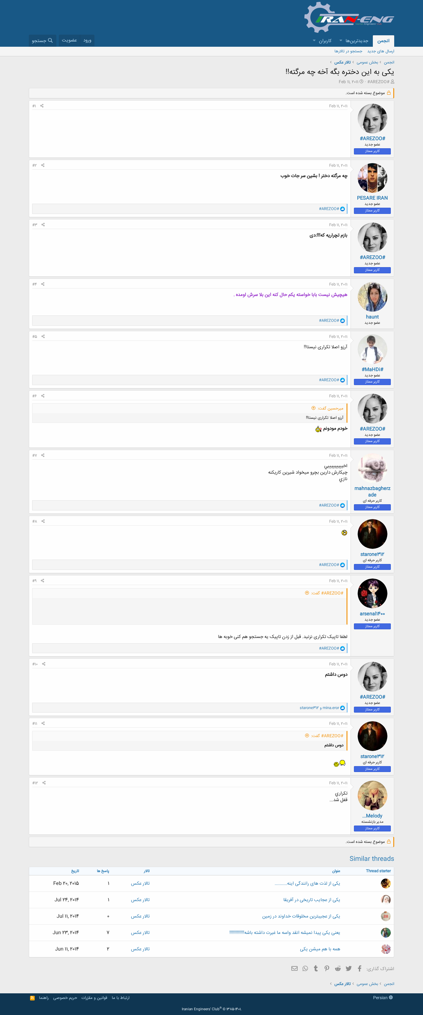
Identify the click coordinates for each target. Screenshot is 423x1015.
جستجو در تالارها (348, 51)
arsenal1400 (372, 614)
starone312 (372, 554)
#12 (35, 783)
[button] (340, 41)
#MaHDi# (372, 370)
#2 (34, 166)
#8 (34, 521)
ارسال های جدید (380, 51)
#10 (35, 664)
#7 (34, 456)
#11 (34, 724)
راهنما (44, 998)
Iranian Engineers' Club (212, 1009)
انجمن (383, 41)
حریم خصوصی (65, 998)
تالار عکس (140, 883)
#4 (34, 284)
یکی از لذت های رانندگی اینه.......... (307, 883)
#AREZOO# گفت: (327, 593)
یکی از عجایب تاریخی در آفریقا (311, 900)
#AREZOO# (378, 82)
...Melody (372, 816)
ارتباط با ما (120, 998)
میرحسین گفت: (330, 408)
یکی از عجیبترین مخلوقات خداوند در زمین (301, 916)
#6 (34, 396)
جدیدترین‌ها (357, 41)
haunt (372, 317)
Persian (381, 998)
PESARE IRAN (372, 198)
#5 (34, 337)
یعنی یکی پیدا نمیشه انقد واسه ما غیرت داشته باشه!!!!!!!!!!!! (284, 933)
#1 (34, 106)
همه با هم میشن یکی (320, 949)
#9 (34, 581)
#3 (34, 225)
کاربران (325, 41)
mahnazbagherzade (372, 492)
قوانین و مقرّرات (94, 998)
